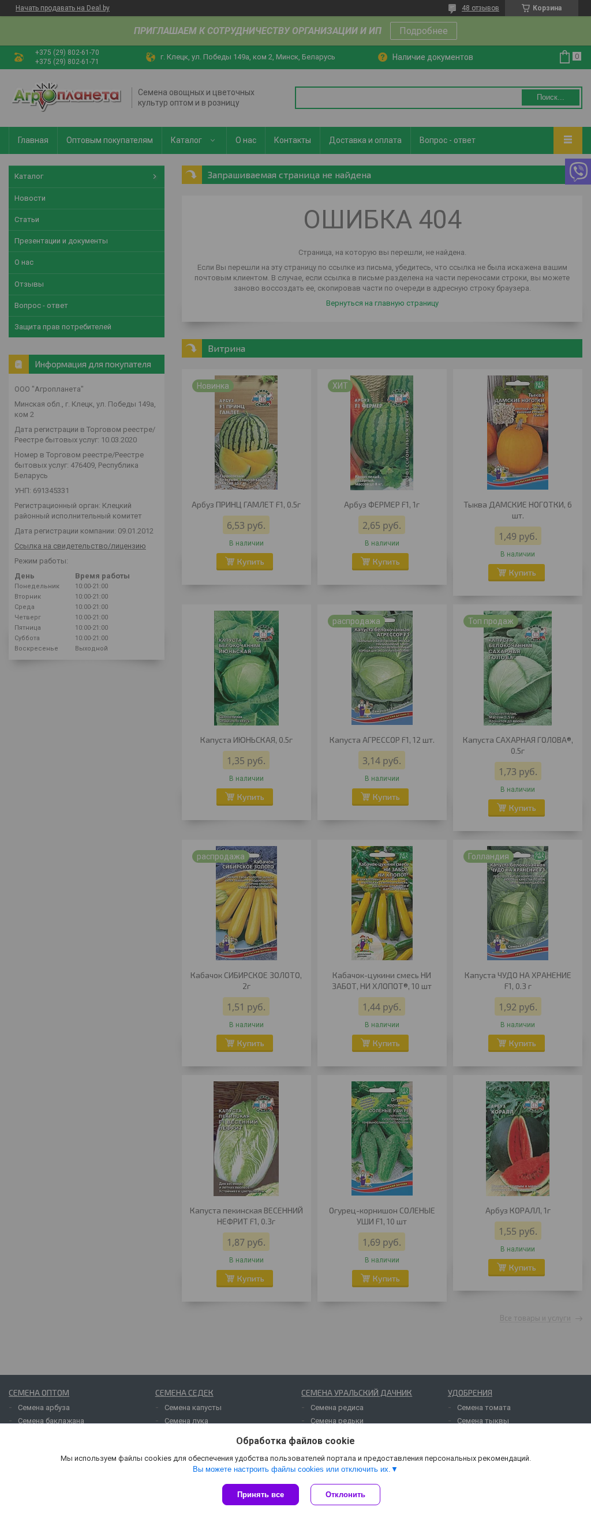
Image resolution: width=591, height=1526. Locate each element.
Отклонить (345, 1494)
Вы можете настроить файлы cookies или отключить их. (292, 1469)
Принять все (260, 1494)
